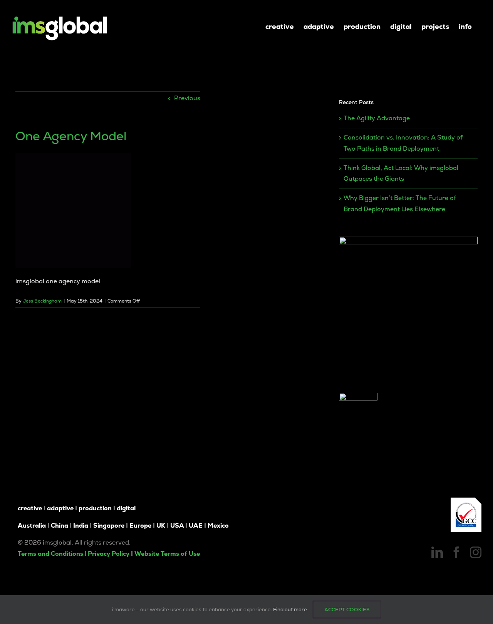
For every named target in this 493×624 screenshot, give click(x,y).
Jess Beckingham (42, 301)
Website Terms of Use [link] (167, 554)
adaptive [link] (60, 508)
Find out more (290, 609)
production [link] (95, 508)
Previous (187, 98)
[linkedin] (437, 552)
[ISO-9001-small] (466, 500)
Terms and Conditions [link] (50, 554)
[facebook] (456, 552)
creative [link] (30, 508)
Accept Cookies (347, 609)
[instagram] (475, 552)
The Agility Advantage (377, 118)
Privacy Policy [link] (108, 554)
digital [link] (126, 508)
